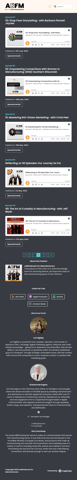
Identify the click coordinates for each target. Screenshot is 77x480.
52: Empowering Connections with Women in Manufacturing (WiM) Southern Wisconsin (32, 70)
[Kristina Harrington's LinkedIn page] (39, 412)
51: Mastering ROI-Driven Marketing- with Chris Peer (37, 117)
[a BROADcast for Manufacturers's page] (50, 6)
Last (51, 255)
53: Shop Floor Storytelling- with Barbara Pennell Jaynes (35, 22)
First (26, 255)
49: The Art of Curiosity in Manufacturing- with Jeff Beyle (36, 210)
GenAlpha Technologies (40, 416)
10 (46, 255)
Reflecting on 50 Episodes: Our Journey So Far (33, 163)
